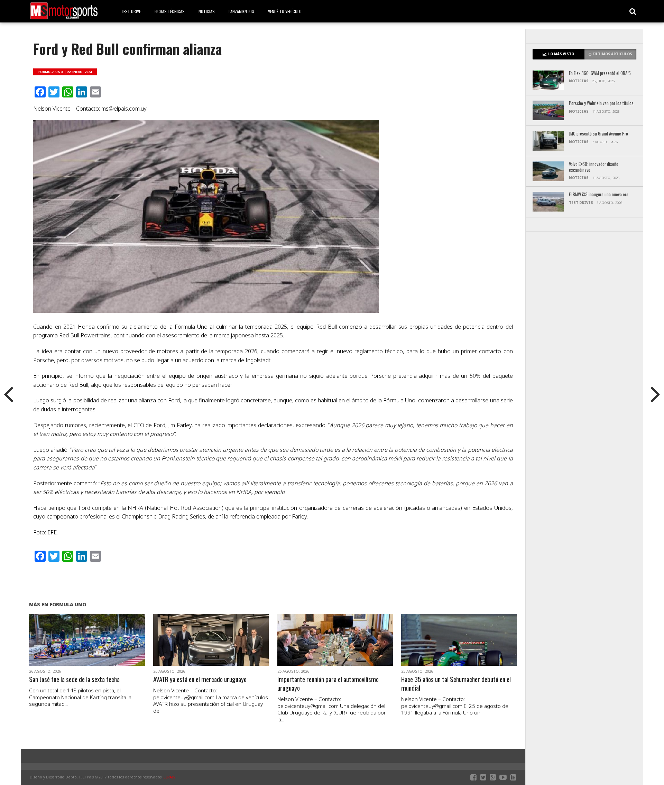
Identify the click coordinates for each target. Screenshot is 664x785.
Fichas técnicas (170, 11)
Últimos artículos (612, 54)
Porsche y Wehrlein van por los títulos (601, 103)
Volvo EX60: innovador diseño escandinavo (593, 167)
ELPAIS (169, 777)
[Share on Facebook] (72, 648)
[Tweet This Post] (87, 648)
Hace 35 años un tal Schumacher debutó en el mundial (456, 683)
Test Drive (131, 11)
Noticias (207, 11)
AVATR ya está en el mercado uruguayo (200, 679)
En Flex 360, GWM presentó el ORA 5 (600, 73)
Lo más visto (561, 54)
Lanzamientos (241, 11)
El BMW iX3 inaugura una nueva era (598, 195)
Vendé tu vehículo (285, 11)
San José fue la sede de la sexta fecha (74, 679)
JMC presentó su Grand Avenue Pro (598, 134)
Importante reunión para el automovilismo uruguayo (328, 683)
